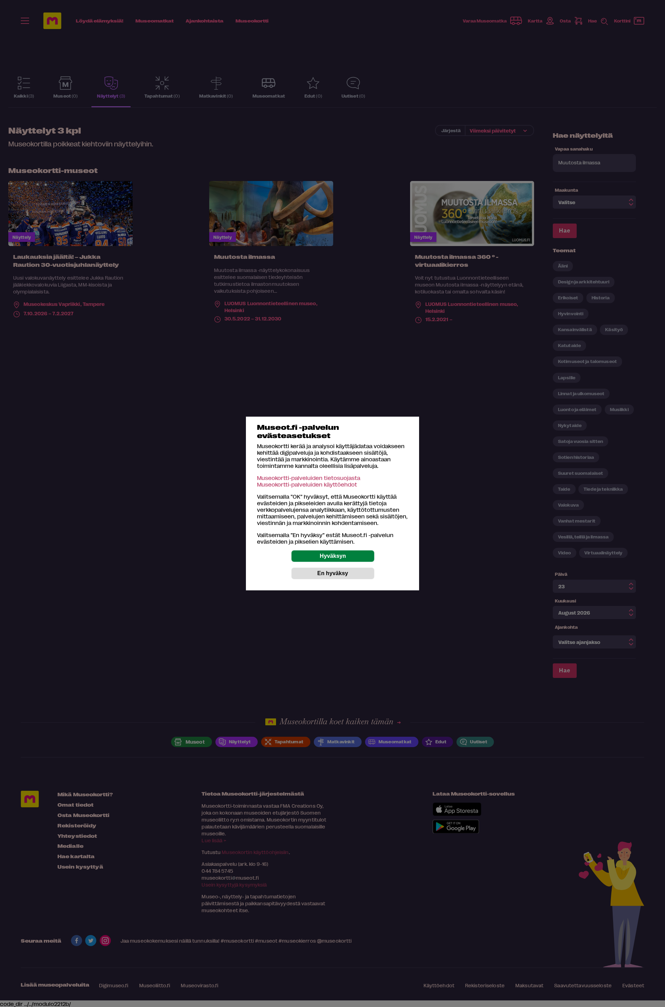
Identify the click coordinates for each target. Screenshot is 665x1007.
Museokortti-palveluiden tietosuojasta (308, 477)
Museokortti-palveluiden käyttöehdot (307, 484)
